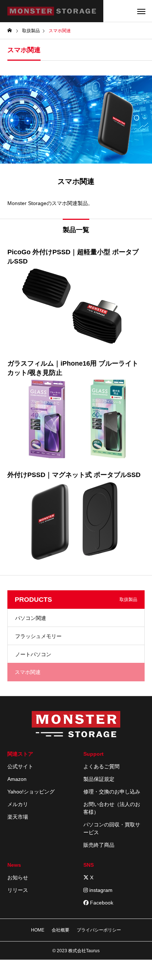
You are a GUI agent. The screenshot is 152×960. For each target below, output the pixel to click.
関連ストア (20, 754)
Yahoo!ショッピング (31, 792)
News (14, 865)
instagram (100, 890)
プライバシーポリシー (99, 930)
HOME (37, 930)
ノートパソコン (33, 654)
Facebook (101, 903)
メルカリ (17, 804)
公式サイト (20, 766)
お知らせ (17, 877)
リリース (17, 890)
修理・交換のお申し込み (111, 792)
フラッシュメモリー (38, 636)
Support (93, 754)
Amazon (17, 779)
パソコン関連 (30, 618)
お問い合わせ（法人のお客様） (111, 808)
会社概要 (60, 930)
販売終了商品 (98, 845)
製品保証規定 (98, 779)
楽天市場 (17, 817)
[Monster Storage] (51, 11)
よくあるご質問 (101, 766)
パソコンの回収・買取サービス (111, 828)
